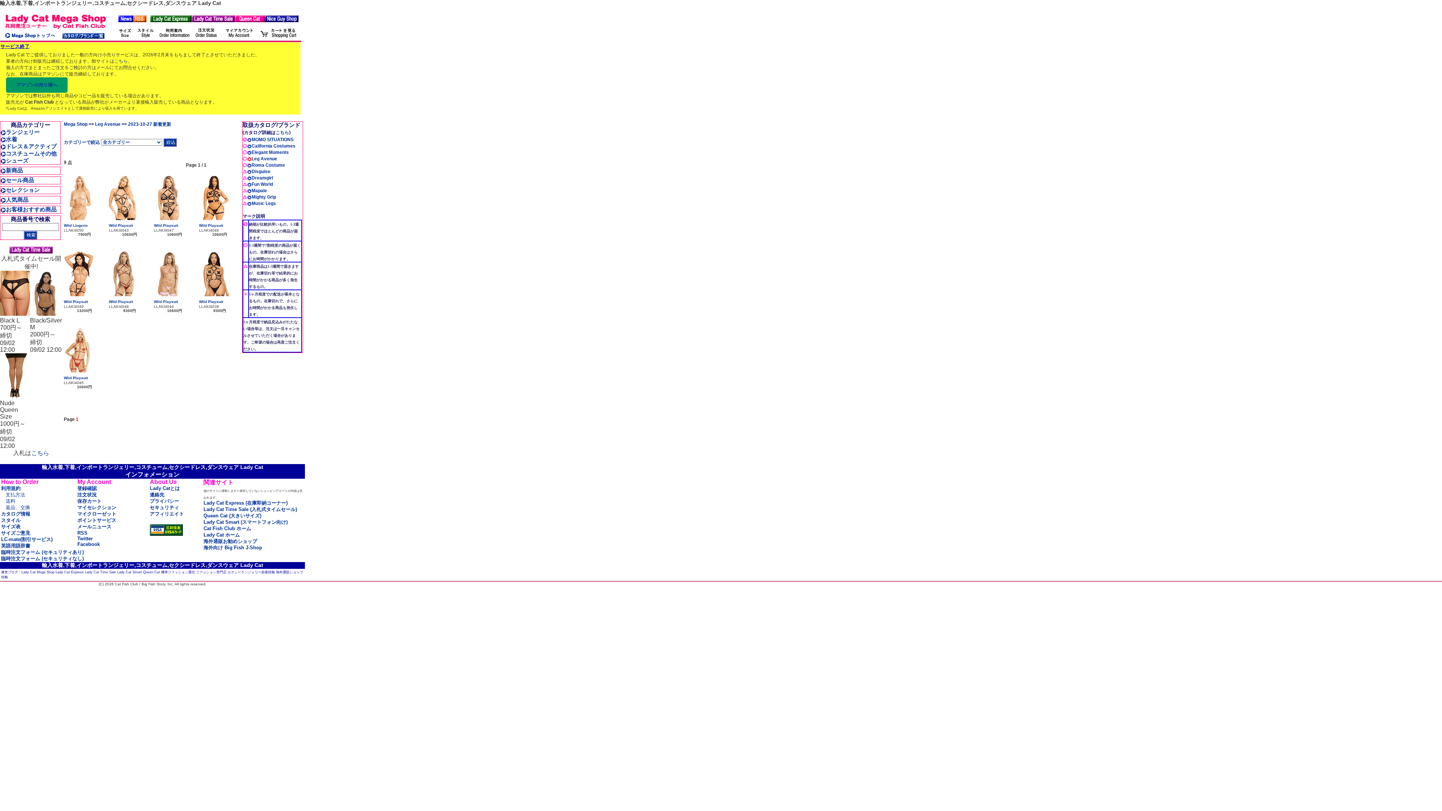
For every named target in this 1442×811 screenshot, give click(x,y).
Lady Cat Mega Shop (37, 572)
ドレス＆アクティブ (31, 146)
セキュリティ (164, 507)
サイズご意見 (15, 533)
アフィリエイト (167, 514)
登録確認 (87, 488)
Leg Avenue (108, 124)
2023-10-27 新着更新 (149, 124)
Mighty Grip (264, 197)
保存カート (89, 501)
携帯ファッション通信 (178, 572)
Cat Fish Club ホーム (227, 528)
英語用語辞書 (15, 546)
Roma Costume (268, 165)
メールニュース (94, 526)
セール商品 (20, 180)
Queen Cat (151, 572)
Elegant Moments (270, 152)
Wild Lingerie (76, 225)
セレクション (23, 190)
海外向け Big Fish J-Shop (233, 547)
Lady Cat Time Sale (100, 572)
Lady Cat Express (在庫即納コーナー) (246, 503)
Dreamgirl (262, 178)
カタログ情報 (15, 514)
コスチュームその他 (31, 153)
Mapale (259, 190)
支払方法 (15, 494)
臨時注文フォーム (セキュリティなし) (42, 558)
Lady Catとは (165, 488)
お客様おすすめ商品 (31, 209)
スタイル (11, 520)
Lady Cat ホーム (222, 535)
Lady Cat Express (70, 572)
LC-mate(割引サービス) (27, 539)
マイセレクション (96, 507)
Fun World (262, 184)
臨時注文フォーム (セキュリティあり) (42, 552)
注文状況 (87, 494)
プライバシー (164, 501)
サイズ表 (11, 526)
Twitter (85, 538)
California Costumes (274, 146)
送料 (10, 501)
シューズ (17, 160)
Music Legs (264, 203)
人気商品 (17, 199)
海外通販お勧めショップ (230, 541)
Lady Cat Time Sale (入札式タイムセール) (250, 509)
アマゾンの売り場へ (37, 84)
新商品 (14, 170)
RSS (82, 533)
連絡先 (157, 494)
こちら (121, 61)
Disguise (261, 171)
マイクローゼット (96, 514)
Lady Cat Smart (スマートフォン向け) (246, 522)
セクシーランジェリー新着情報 (251, 572)
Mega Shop (75, 124)
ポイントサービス (96, 520)
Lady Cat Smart (129, 572)
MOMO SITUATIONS (273, 139)
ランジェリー (23, 132)
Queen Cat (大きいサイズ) (232, 516)
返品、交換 (18, 507)
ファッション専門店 (211, 572)
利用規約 (11, 488)
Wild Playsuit (121, 225)
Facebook (88, 544)
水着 (11, 139)
